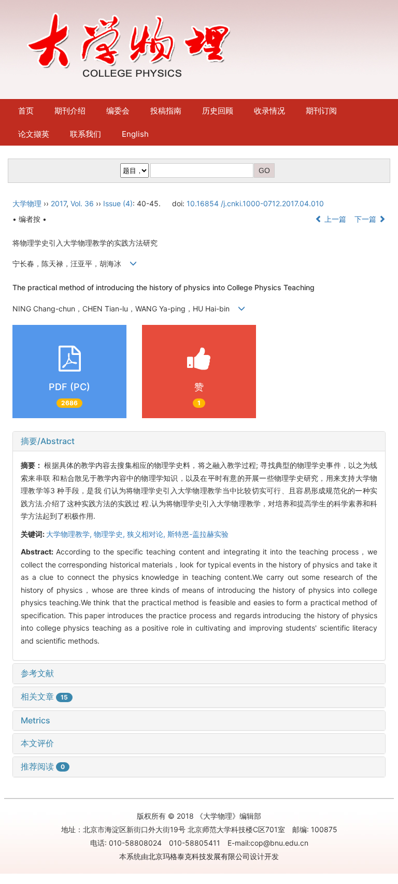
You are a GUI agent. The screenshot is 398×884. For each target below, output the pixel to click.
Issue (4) (118, 203)
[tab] (199, 441)
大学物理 (26, 203)
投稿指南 (165, 111)
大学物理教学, (70, 534)
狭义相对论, (147, 534)
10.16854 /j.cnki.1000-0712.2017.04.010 (255, 203)
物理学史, (110, 534)
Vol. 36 (82, 203)
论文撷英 (33, 134)
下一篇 (366, 219)
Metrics (35, 720)
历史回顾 (217, 111)
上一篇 (334, 219)
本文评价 (37, 743)
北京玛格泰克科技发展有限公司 (199, 856)
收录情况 (269, 111)
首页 (26, 111)
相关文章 (44, 696)
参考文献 (37, 673)
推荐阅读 (43, 766)
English (135, 134)
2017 (58, 203)
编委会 (118, 111)
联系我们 (85, 134)
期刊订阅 (321, 111)
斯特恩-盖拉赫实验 (198, 534)
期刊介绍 (70, 111)
